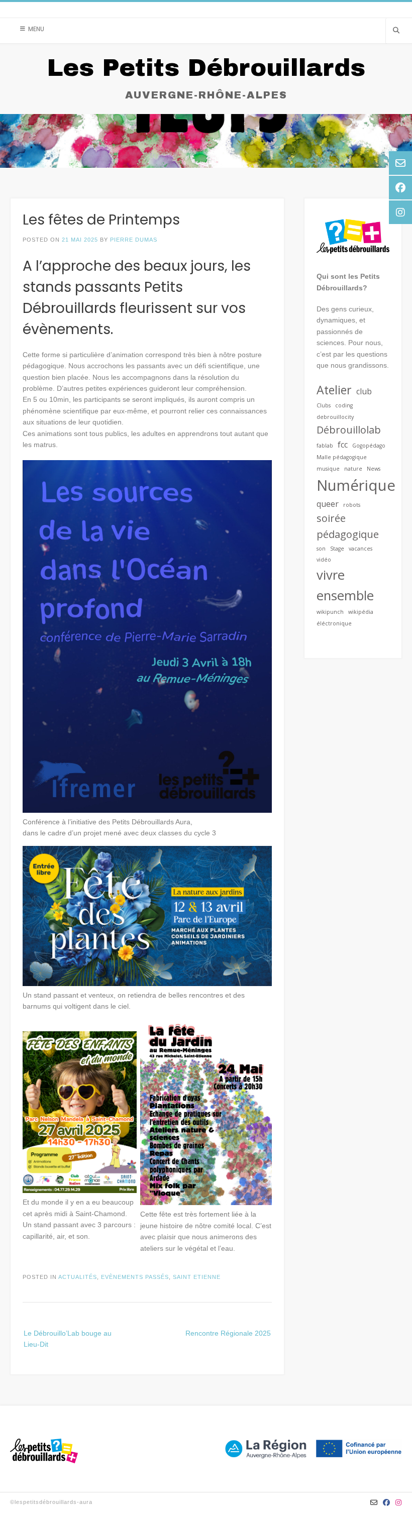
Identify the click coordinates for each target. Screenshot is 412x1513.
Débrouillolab (349, 430)
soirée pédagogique (348, 526)
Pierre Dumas (133, 240)
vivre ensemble (345, 585)
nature (353, 468)
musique (328, 468)
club (364, 391)
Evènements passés (135, 1277)
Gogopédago (368, 445)
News (373, 468)
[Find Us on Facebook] (386, 1502)
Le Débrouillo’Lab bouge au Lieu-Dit (68, 1338)
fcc (343, 444)
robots (351, 504)
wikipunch (330, 611)
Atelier (334, 390)
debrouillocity (335, 416)
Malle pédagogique (342, 457)
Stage (337, 548)
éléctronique (334, 623)
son (321, 548)
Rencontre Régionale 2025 (228, 1333)
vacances (360, 548)
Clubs (324, 405)
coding (344, 405)
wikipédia (360, 611)
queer (328, 503)
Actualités (77, 1277)
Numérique (356, 485)
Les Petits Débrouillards (206, 68)
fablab (325, 445)
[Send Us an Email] (374, 1502)
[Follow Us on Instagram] (398, 1502)
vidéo (324, 559)
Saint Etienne (197, 1277)
